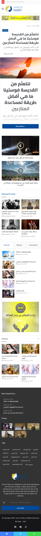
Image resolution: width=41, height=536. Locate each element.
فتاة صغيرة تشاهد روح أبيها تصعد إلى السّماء (28, 212)
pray (25, 457)
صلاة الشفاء (20, 290)
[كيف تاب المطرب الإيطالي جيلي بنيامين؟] (11, 204)
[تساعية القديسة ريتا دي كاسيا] (8, 274)
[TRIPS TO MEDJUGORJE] (8, 255)
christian (26, 449)
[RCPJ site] (20, 18)
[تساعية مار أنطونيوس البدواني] (8, 265)
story (15, 460)
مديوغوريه (29, 464)
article (6, 449)
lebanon (24, 453)
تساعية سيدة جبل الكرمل (10, 376)
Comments (33, 245)
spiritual (6, 460)
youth (6, 464)
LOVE (34, 453)
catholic (16, 449)
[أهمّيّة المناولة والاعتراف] (11, 224)
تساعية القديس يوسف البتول (29, 357)
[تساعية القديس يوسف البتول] (30, 349)
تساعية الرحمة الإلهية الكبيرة (25, 281)
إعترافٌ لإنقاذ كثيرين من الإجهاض (29, 232)
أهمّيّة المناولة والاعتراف (10, 231)
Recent (19, 245)
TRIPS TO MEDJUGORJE (23, 252)
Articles (34, 26)
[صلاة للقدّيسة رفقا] (21, 426)
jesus (14, 453)
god (35, 449)
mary (5, 457)
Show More (20, 126)
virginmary (25, 460)
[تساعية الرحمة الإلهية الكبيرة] (8, 284)
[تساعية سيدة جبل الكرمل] (10, 369)
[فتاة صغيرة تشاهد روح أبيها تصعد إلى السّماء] (30, 204)
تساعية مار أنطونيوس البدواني (26, 261)
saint (34, 457)
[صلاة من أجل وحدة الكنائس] (8, 434)
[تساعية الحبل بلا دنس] (21, 434)
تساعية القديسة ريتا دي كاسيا (26, 271)
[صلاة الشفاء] (8, 294)
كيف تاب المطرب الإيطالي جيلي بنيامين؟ (10, 212)
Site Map (18, 521)
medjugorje (15, 457)
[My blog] (13, 8)
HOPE (5, 453)
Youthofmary (17, 464)
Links (24, 521)
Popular (7, 245)
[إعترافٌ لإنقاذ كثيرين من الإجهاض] (30, 224)
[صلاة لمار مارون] (33, 426)
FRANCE (8, 2)
